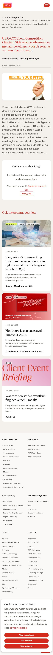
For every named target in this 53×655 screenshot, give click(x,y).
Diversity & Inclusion (10, 557)
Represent (32, 538)
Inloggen (26, 193)
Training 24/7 (8, 524)
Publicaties (32, 509)
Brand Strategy (8, 546)
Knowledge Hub (14, 17)
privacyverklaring (18, 628)
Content (6, 464)
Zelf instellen (26, 641)
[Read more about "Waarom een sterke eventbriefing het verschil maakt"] (26, 390)
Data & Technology (10, 468)
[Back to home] (7, 5)
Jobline (30, 546)
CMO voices (7, 479)
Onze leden (32, 584)
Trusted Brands (8, 573)
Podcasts (31, 517)
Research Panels (10, 476)
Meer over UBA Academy (13, 505)
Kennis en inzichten (35, 513)
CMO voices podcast (11, 483)
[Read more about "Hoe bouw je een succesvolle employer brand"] (26, 324)
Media (5, 472)
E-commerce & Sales (10, 561)
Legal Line (33, 561)
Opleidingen (7, 501)
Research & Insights (10, 580)
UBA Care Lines (34, 550)
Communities (7, 445)
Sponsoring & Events (10, 588)
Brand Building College (12, 513)
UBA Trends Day (34, 449)
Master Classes (9, 509)
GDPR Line (33, 565)
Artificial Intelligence (10, 542)
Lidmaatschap (33, 542)
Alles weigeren (26, 646)
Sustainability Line (36, 580)
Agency (5, 538)
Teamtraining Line (36, 569)
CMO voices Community (13, 487)
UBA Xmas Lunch (34, 457)
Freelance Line (34, 557)
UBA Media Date (34, 453)
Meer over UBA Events (36, 445)
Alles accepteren (26, 635)
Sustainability (7, 591)
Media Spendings (36, 573)
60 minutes (7, 520)
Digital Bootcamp (10, 517)
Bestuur (31, 588)
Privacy (5, 576)
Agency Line (34, 576)
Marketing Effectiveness (11, 565)
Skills (4, 584)
